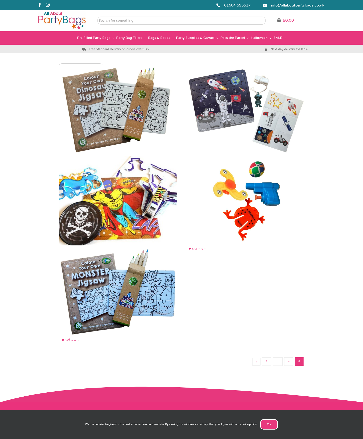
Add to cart (199, 249)
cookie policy (248, 424)
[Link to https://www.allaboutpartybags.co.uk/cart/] (279, 20)
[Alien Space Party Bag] (245, 110)
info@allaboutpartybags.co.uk (297, 5)
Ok (269, 424)
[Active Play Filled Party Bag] (245, 200)
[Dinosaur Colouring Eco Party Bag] (118, 110)
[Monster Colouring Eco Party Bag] (118, 291)
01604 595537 (237, 5)
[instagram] (48, 5)
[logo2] (62, 12)
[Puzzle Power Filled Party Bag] (118, 200)
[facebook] (40, 5)
